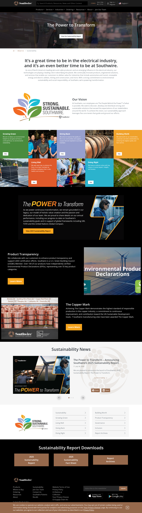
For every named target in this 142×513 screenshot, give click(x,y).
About (15, 497)
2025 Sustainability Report (31, 459)
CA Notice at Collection (57, 493)
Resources (17, 494)
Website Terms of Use (61, 487)
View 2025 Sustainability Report (38, 231)
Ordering (16, 492)
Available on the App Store (95, 495)
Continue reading (99, 378)
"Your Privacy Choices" (92, 507)
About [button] (89, 9)
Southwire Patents (40, 494)
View (5, 154)
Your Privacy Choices (60, 497)
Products (16, 487)
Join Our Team (100, 9)
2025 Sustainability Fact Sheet (71, 459)
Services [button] (49, 9)
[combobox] (62, 3)
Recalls (35, 497)
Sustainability (38, 487)
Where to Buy (18, 489)
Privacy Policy (88, 510)
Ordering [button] (69, 9)
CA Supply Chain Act (60, 499)
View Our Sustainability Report (71, 36)
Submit (123, 488)
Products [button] (39, 9)
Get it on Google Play (116, 495)
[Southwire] (23, 3)
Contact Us (37, 492)
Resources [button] (80, 9)
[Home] (13, 51)
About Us (20, 51)
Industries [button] (59, 9)
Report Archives (110, 460)
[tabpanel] (71, 30)
